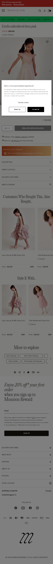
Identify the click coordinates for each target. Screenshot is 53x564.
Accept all (35, 109)
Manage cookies (23, 102)
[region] (26, 98)
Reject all (17, 109)
